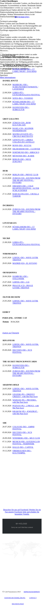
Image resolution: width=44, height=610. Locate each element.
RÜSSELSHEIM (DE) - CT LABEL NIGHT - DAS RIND (24, 70)
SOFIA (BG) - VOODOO (22, 98)
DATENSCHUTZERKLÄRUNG (14, 598)
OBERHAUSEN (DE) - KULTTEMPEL (22, 452)
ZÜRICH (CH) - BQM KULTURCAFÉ (21, 124)
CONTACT (33, 598)
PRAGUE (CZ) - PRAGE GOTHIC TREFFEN (22, 286)
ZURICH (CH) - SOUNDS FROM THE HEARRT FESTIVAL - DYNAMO (26, 211)
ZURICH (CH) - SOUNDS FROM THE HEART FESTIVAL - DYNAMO (26, 180)
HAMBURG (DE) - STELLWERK (20, 277)
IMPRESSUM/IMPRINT (32, 592)
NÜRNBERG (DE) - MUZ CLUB (26, 438)
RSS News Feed (18, 604)
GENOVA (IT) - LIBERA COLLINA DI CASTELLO (23, 141)
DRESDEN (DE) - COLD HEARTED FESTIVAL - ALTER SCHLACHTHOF (25, 188)
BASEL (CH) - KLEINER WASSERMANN (22, 129)
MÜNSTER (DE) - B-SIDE (23, 156)
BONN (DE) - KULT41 (21, 145)
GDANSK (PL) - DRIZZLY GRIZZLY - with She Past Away (25, 395)
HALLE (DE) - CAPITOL (22, 447)
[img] (22, 7)
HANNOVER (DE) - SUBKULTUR (20, 108)
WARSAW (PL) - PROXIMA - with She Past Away (24, 401)
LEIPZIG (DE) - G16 (20, 282)
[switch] (1, 33)
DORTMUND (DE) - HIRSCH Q (25, 152)
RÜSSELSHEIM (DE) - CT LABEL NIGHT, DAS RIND (24, 103)
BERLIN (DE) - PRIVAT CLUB (25, 175)
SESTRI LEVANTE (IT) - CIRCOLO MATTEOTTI (22, 135)
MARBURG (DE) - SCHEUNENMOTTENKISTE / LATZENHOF (25, 87)
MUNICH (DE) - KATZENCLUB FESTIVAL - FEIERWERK (26, 443)
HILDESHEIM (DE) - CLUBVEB (26, 149)
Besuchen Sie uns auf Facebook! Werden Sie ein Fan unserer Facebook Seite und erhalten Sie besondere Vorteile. (22, 512)
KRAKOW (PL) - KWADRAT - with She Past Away (25, 412)
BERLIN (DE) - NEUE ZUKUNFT (21, 160)
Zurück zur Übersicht (10, 333)
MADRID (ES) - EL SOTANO (24, 263)
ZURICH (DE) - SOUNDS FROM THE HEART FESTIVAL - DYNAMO (26, 373)
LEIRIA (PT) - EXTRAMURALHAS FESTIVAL (26, 93)
